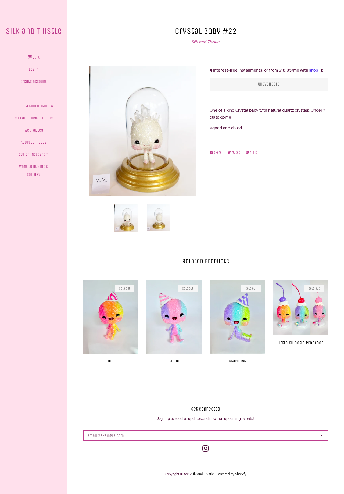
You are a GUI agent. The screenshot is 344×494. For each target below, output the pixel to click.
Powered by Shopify (231, 474)
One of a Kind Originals (33, 106)
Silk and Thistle (34, 31)
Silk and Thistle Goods (34, 118)
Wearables (33, 130)
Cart (36, 57)
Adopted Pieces (33, 142)
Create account (33, 81)
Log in (34, 69)
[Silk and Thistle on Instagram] (205, 449)
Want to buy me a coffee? (33, 170)
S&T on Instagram (34, 154)
